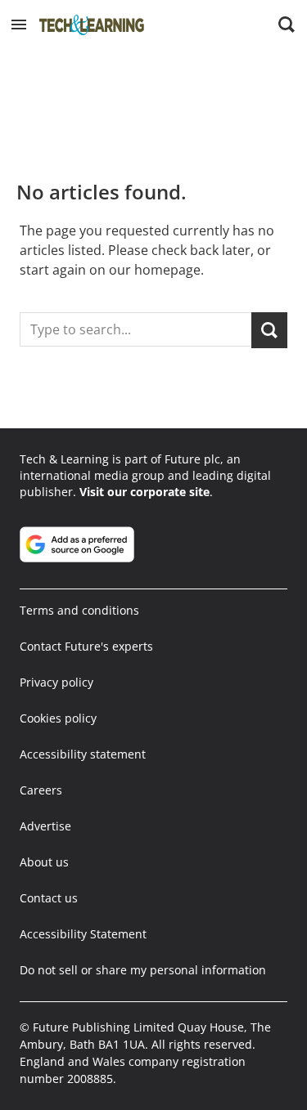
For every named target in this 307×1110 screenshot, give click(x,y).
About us (44, 862)
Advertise (45, 826)
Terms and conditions (79, 610)
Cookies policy (58, 718)
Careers (41, 790)
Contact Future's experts (86, 646)
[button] (19, 24)
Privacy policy (56, 682)
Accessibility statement (83, 754)
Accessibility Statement (83, 934)
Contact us (49, 898)
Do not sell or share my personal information (143, 970)
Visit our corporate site (144, 491)
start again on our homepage (110, 270)
